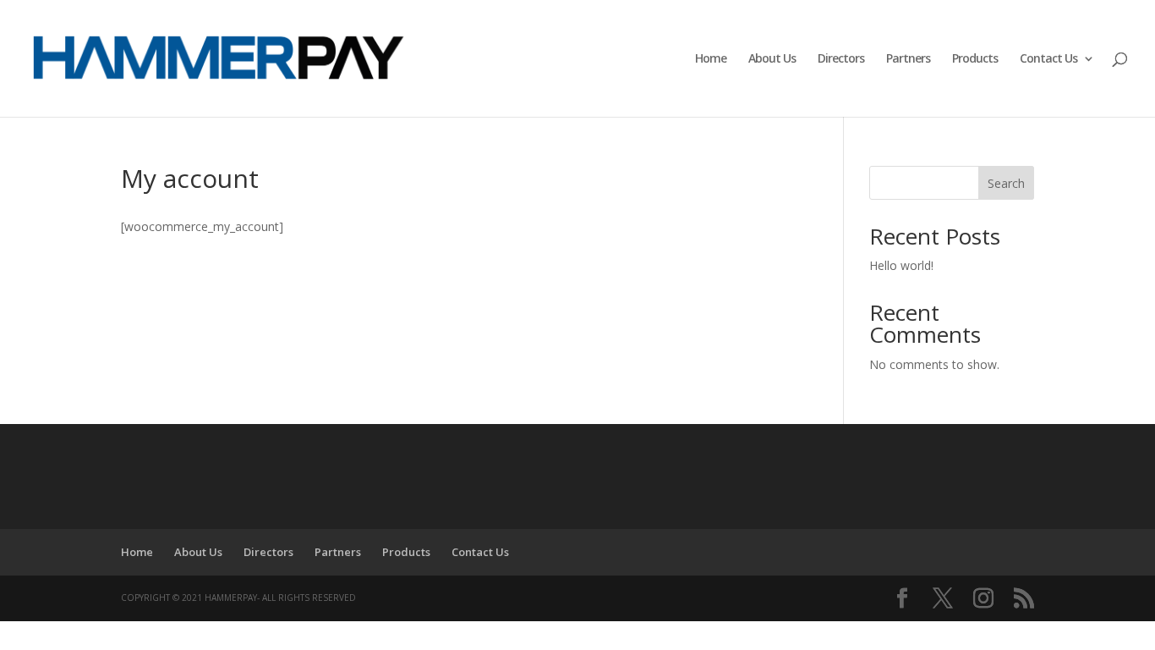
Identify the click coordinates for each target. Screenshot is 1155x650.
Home (710, 59)
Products (975, 59)
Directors (841, 59)
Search (1006, 183)
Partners (908, 59)
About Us (772, 59)
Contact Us (1048, 59)
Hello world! (901, 265)
